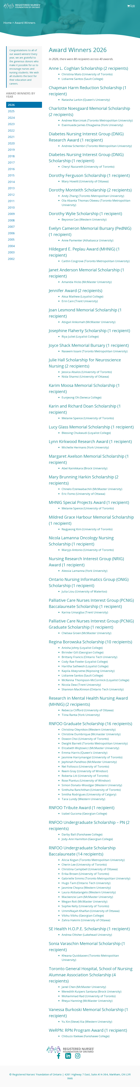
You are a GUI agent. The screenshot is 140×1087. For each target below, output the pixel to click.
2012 (11, 195)
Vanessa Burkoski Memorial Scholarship (86, 1009)
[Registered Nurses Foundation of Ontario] (21, 6)
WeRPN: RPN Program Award (76, 1030)
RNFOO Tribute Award (70, 807)
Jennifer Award (63, 290)
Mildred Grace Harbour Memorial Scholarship (91, 517)
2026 (11, 105)
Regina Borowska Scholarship (76, 642)
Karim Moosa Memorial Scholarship (82, 385)
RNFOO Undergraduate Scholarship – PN (87, 822)
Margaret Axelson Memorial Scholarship (86, 456)
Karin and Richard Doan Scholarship (82, 406)
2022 (11, 130)
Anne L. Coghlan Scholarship (76, 68)
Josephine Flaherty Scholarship (78, 330)
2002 (11, 259)
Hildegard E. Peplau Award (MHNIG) (82, 249)
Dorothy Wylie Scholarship (74, 213)
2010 (11, 207)
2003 (11, 252)
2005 (11, 239)
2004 (11, 246)
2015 (11, 175)
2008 (11, 220)
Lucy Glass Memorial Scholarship (79, 427)
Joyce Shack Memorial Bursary (77, 345)
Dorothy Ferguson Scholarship (77, 175)
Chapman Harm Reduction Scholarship (85, 87)
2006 (11, 233)
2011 (11, 201)
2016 (11, 169)
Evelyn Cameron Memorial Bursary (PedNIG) (90, 228)
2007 (11, 227)
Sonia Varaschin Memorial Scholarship (85, 943)
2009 (11, 214)
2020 (11, 143)
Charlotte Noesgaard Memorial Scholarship (89, 108)
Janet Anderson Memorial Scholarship (84, 270)
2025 (11, 111)
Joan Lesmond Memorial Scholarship (83, 310)
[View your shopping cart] (128, 6)
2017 (11, 162)
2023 (11, 124)
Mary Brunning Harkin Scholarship (81, 477)
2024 (11, 118)
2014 (11, 182)
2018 (11, 156)
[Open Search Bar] (131, 6)
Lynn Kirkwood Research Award (78, 441)
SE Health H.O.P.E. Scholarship (77, 928)
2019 (11, 150)
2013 (11, 188)
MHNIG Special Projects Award (77, 502)
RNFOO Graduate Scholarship (76, 723)
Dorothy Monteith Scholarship (77, 190)
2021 (11, 137)
